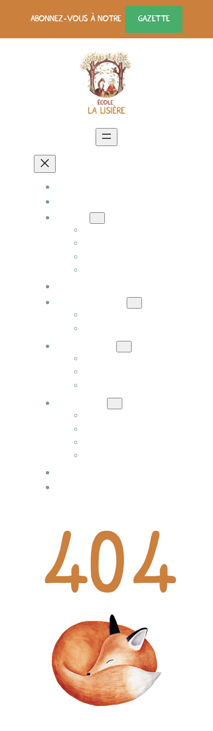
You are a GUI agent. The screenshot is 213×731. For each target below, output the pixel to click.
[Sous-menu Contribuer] (114, 403)
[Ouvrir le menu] (106, 137)
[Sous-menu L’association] (124, 346)
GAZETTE (154, 19)
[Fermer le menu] (45, 164)
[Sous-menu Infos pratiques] (134, 303)
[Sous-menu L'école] (97, 218)
